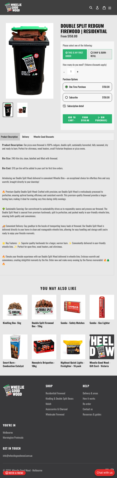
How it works (89, 398)
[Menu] (110, 8)
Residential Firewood (55, 393)
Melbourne (8, 432)
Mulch (48, 404)
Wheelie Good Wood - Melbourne (27, 470)
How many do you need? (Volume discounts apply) (84, 64)
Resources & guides (92, 414)
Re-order (87, 404)
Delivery (25, 136)
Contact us (88, 409)
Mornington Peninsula (13, 437)
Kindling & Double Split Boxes (59, 398)
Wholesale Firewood (55, 414)
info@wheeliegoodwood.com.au (17, 455)
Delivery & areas (90, 393)
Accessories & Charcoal (56, 409)
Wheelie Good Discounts (44, 136)
